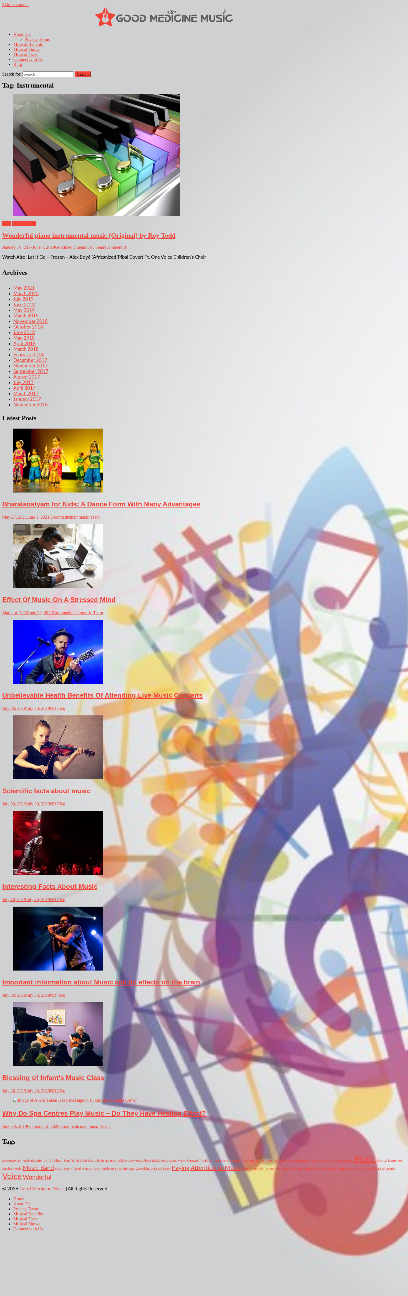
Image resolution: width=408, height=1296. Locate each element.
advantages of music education (22, 1160)
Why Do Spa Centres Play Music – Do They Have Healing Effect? (104, 1113)
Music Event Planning (69, 1168)
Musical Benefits (28, 44)
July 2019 (23, 299)
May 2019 (24, 310)
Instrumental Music (273, 1160)
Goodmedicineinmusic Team (80, 247)
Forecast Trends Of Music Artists (209, 1160)
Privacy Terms (37, 39)
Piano (246, 1168)
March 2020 (26, 293)
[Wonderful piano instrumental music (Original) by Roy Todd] (204, 155)
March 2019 (26, 316)
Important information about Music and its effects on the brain (101, 982)
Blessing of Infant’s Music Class (53, 1077)
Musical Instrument (390, 1160)
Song (324, 1168)
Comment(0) (116, 247)
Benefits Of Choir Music (80, 1160)
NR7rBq (57, 708)
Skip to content (15, 4)
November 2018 (30, 321)
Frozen (236, 1160)
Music (365, 1159)
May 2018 (24, 338)
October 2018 (28, 327)
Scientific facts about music (46, 791)
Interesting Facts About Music (49, 886)
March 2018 (26, 349)
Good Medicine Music (42, 1188)
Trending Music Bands (380, 1168)
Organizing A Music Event (153, 1168)
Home (18, 1199)
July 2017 (23, 382)
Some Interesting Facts (304, 1168)
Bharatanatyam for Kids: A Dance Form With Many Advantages (101, 504)
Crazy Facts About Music (143, 1160)
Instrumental (251, 1160)
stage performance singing (346, 1168)
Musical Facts (25, 54)
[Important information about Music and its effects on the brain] (204, 939)
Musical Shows (26, 49)
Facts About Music (173, 1160)
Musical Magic (11, 1168)
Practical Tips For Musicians (269, 1168)
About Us (22, 34)
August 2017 (26, 377)
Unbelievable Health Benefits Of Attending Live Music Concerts (102, 695)
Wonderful (37, 1177)
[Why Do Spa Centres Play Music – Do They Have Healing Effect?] (204, 1100)
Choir (122, 1160)
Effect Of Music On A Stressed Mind (59, 599)
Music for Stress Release (118, 1168)
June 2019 (24, 304)
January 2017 (27, 399)
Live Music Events (341, 1160)
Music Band (38, 1168)
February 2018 (28, 354)
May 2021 (24, 288)
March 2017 (26, 393)
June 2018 (24, 332)
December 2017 (30, 360)
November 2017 (30, 366)
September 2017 (30, 371)
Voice (12, 1176)
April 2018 (24, 343)
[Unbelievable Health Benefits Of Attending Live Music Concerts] (204, 652)
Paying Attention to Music (206, 1168)
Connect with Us (28, 59)
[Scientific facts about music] (204, 747)
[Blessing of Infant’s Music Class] (204, 1034)
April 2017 (24, 388)
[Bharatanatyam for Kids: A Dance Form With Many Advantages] (204, 461)
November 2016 (30, 404)
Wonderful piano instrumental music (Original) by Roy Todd (88, 235)
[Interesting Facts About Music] (204, 843)
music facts (92, 1168)
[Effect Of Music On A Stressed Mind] (204, 556)
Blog (17, 64)
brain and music (107, 1160)
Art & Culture (53, 1160)
